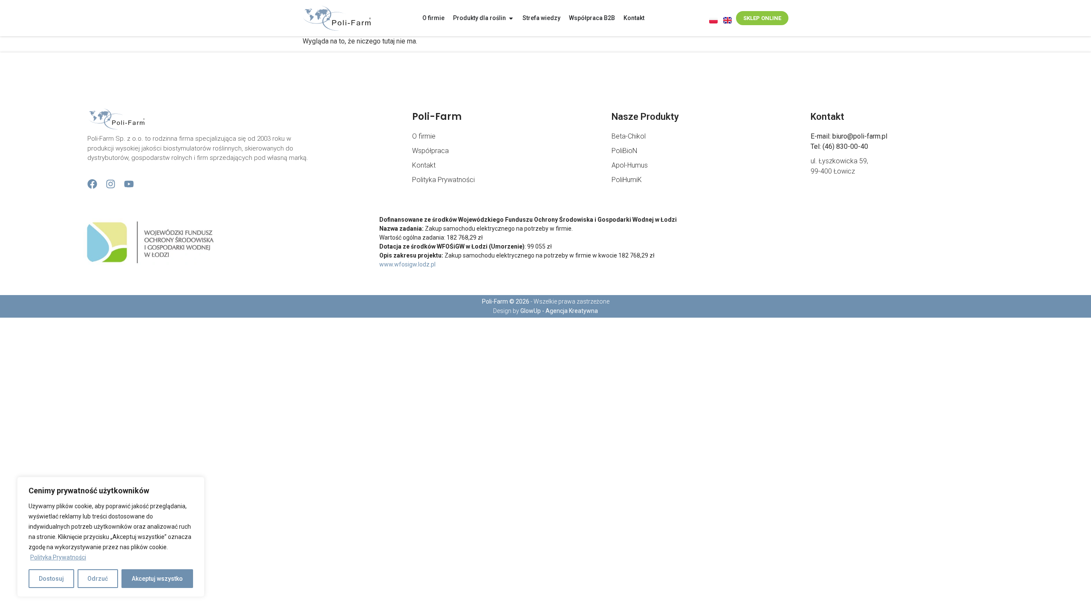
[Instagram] (110, 184)
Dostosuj (51, 578)
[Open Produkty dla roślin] (511, 18)
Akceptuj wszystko (157, 578)
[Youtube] (129, 184)
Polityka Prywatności (58, 557)
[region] (111, 537)
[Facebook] (92, 184)
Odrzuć (97, 578)
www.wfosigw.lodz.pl (407, 264)
